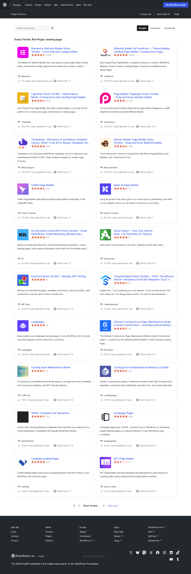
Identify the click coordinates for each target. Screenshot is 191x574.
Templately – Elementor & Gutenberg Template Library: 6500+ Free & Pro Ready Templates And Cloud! (60, 141)
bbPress (153, 536)
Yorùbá (41, 556)
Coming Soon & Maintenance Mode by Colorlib (141, 367)
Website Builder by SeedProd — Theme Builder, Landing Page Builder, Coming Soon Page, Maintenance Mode (142, 50)
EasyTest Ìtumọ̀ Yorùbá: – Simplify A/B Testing (58, 276)
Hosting (14, 536)
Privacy (14, 540)
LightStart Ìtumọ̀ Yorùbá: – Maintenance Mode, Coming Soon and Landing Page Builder (58, 95)
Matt (151, 532)
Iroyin (13, 532)
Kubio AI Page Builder (126, 185)
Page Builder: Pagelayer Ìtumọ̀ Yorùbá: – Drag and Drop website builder (136, 95)
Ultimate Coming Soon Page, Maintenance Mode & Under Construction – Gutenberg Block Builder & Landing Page (143, 323)
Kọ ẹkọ (83, 527)
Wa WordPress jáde (176, 5)
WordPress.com (156, 527)
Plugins (48, 536)
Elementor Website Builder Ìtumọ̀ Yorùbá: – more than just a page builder (54, 50)
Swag (118, 540)
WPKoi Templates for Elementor (50, 413)
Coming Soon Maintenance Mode (50, 367)
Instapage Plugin (123, 413)
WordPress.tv (87, 540)
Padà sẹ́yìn (113, 505)
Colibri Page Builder (42, 185)
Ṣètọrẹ (118, 536)
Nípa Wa (15, 527)
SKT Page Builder (124, 458)
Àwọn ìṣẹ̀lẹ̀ (119, 532)
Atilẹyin (83, 532)
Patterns (49, 540)
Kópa (116, 527)
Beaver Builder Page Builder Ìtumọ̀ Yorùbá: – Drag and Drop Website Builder (138, 141)
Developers (85, 536)
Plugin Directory (18, 14)
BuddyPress (155, 540)
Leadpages (38, 321)
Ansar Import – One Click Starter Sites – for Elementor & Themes (133, 232)
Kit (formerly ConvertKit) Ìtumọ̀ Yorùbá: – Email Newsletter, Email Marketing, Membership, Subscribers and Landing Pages (59, 232)
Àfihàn (48, 527)
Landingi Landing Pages (45, 458)
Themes (49, 532)
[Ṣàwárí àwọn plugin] (52, 28)
